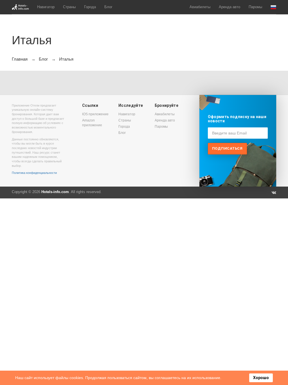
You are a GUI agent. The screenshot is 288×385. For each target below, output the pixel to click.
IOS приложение (95, 114)
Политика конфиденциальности (34, 172)
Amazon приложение (92, 122)
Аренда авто (229, 7)
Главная (20, 59)
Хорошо (261, 377)
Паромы (255, 7)
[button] (273, 7)
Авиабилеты (200, 7)
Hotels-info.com (55, 192)
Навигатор (46, 7)
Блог (108, 7)
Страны (69, 7)
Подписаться (227, 148)
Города (90, 7)
